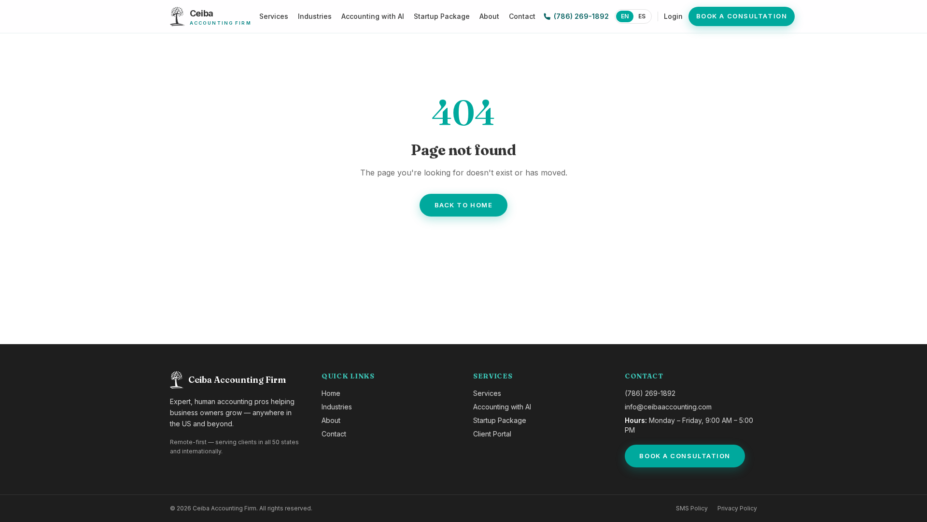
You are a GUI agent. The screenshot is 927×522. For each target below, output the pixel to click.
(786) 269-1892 (581, 16)
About (489, 16)
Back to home (464, 205)
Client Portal (492, 434)
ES (642, 16)
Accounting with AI (372, 16)
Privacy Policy (737, 508)
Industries (315, 16)
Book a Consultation (741, 16)
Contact (522, 16)
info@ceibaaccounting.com (668, 407)
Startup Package (442, 16)
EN (625, 16)
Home (331, 393)
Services (273, 16)
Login (673, 16)
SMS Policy (692, 508)
